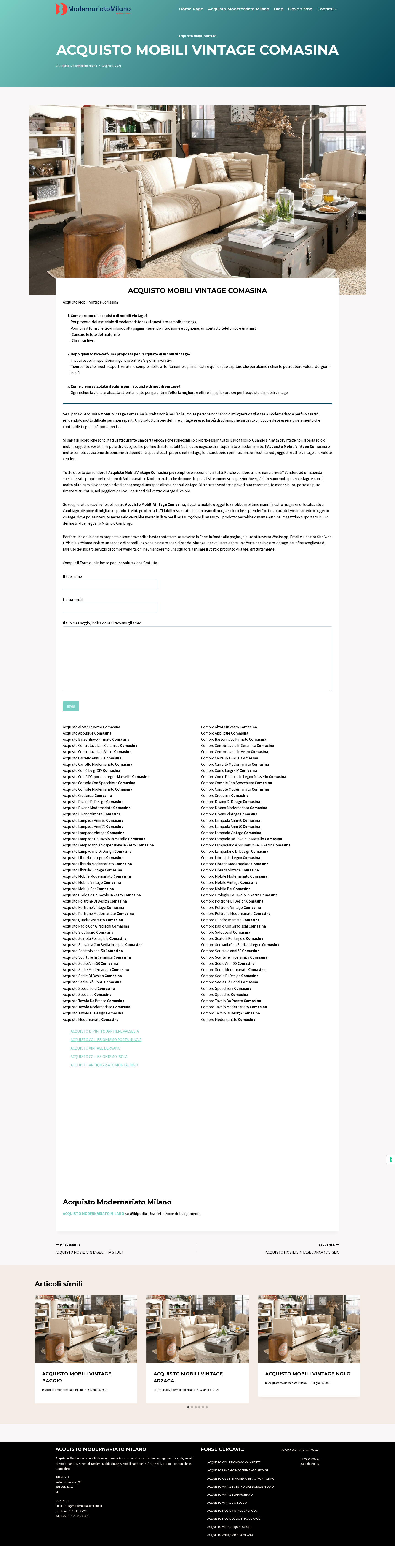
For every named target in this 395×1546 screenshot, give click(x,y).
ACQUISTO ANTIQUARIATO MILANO (230, 1535)
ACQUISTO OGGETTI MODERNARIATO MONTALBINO (241, 1478)
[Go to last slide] (43, 1349)
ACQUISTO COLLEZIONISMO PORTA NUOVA (106, 1039)
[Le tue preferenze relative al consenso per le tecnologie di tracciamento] (390, 1159)
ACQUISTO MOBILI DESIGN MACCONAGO (234, 1518)
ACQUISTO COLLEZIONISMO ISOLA (99, 1056)
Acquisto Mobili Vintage (197, 36)
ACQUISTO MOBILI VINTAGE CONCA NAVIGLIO (302, 1249)
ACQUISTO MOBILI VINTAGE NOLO (307, 1374)
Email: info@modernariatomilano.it (79, 1506)
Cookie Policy (310, 1464)
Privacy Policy (310, 1458)
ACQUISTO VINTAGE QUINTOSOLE (229, 1527)
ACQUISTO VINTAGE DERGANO (95, 1048)
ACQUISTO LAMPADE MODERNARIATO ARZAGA (238, 1470)
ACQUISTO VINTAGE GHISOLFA (227, 1502)
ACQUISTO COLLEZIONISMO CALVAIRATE (234, 1462)
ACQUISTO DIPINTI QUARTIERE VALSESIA (105, 1031)
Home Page (191, 9)
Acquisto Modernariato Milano (238, 9)
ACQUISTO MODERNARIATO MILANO (93, 1213)
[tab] (188, 1407)
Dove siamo (300, 9)
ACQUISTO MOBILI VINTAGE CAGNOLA (232, 1510)
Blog (278, 9)
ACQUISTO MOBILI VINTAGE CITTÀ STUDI (89, 1249)
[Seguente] (352, 1349)
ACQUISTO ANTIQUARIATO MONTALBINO (104, 1065)
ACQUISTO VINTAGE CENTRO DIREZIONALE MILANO (240, 1486)
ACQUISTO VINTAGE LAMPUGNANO (230, 1494)
